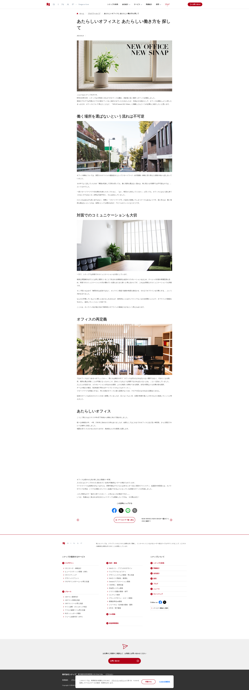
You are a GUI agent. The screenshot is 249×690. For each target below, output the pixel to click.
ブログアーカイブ (94, 13)
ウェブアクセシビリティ (117, 571)
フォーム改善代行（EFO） (74, 617)
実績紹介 (149, 4)
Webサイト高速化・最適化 (118, 578)
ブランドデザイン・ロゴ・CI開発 (120, 598)
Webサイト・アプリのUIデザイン (120, 568)
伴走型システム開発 (116, 588)
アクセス (109, 674)
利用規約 (65, 680)
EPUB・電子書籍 (115, 608)
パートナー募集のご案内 (160, 608)
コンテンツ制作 (114, 595)
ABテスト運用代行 (71, 597)
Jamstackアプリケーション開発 (119, 581)
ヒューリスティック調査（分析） (76, 571)
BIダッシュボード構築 (73, 613)
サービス (137, 4)
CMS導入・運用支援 (116, 585)
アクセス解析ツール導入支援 (75, 610)
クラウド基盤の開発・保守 (118, 591)
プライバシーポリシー (118, 680)
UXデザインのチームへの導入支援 (77, 581)
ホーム (81, 13)
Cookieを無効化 (164, 681)
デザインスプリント (72, 578)
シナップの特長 (112, 4)
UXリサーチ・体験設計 (73, 568)
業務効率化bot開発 (115, 601)
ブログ (167, 4)
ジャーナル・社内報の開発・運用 (120, 605)
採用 (157, 4)
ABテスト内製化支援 (72, 600)
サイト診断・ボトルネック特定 (76, 607)
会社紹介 (125, 4)
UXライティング (71, 575)
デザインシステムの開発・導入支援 (121, 575)
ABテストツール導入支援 (74, 603)
